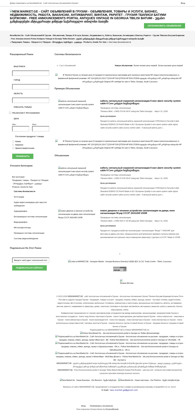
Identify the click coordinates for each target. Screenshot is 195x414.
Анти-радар (19, 197)
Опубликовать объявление (164, 25)
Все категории (18, 177)
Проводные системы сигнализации (29, 233)
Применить (23, 156)
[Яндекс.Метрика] (126, 281)
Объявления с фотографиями (26, 113)
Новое (18, 141)
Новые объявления (124, 66)
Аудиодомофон (20, 211)
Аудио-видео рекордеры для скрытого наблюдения (30, 204)
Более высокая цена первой (170, 66)
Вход (183, 3)
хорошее (19, 145)
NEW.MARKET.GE (75, 296)
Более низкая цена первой (145, 66)
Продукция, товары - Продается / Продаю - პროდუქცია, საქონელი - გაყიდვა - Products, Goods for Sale (30, 183)
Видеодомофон (20, 222)
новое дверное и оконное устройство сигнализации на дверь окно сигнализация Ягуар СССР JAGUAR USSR (137, 211)
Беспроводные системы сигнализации (30, 217)
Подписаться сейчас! (29, 268)
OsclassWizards (112, 409)
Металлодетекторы (22, 228)
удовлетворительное (24, 148)
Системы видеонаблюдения (26, 239)
